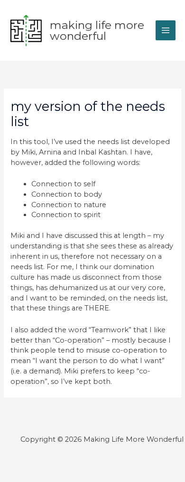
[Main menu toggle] (166, 30)
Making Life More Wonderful (97, 30)
